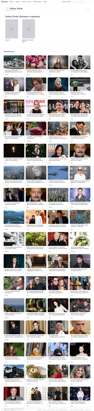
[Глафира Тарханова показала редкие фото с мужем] (58, 65)
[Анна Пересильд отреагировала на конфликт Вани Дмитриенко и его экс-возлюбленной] (80, 110)
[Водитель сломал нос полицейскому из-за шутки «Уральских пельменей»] (80, 87)
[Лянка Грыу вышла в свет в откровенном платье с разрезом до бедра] (80, 353)
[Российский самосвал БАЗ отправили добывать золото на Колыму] (14, 375)
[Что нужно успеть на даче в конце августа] (14, 286)
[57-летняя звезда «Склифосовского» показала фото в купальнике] (58, 330)
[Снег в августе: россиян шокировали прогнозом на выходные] (58, 198)
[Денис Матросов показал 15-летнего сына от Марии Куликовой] (80, 308)
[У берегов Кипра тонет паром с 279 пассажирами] (14, 308)
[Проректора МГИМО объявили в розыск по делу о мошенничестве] (14, 330)
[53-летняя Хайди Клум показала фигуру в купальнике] (80, 375)
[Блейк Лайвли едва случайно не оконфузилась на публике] (36, 353)
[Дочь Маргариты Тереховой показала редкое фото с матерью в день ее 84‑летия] (36, 87)
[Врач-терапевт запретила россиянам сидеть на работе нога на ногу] (58, 397)
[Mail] (2, 1)
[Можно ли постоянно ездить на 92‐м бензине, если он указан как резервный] (80, 286)
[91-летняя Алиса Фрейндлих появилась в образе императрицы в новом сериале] (14, 198)
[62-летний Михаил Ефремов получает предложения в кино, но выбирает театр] (14, 397)
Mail (2, 410)
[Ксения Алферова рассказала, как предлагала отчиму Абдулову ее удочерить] (80, 65)
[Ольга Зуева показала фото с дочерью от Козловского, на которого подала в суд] (36, 397)
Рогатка (7, 40)
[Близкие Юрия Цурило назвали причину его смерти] (80, 154)
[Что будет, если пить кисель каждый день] (36, 132)
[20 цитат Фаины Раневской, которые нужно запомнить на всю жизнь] (36, 176)
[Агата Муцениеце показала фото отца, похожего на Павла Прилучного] (36, 330)
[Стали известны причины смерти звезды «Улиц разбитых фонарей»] (14, 154)
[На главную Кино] (5, 1)
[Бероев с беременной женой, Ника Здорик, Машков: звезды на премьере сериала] (58, 353)
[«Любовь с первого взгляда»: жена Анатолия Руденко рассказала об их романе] (14, 87)
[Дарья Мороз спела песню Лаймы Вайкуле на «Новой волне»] (80, 176)
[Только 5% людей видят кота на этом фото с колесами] (80, 220)
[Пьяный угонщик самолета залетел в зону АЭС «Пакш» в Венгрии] (58, 176)
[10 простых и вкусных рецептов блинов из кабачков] (36, 375)
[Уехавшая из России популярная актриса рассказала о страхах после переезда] (36, 110)
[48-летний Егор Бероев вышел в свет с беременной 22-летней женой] (36, 286)
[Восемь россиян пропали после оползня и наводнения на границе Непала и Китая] (14, 176)
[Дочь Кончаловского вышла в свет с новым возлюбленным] (58, 308)
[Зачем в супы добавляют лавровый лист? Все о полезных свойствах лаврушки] (80, 242)
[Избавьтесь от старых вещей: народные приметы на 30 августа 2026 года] (14, 110)
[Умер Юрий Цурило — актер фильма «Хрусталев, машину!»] (36, 198)
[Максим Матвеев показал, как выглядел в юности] (80, 264)
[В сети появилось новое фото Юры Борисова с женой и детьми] (58, 242)
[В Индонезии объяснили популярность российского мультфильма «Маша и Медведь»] (14, 353)
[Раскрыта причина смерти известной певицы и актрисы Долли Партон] (58, 87)
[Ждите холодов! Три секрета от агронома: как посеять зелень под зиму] (36, 242)
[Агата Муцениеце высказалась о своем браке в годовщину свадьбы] (80, 132)
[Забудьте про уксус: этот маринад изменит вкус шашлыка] (58, 132)
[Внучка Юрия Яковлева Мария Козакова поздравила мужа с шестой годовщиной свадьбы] (58, 110)
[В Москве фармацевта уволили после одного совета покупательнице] (14, 242)
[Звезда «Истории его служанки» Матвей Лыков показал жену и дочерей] (14, 264)
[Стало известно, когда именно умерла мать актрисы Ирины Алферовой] (58, 264)
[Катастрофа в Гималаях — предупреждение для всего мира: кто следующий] (14, 65)
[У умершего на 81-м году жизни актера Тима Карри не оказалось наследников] (58, 220)
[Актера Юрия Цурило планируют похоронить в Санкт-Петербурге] (36, 308)
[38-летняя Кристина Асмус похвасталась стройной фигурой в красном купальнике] (58, 375)
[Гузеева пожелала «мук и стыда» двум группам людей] (58, 154)
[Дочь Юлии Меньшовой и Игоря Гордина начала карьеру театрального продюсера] (14, 132)
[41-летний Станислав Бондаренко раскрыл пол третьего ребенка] (58, 286)
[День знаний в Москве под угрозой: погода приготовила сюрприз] (36, 154)
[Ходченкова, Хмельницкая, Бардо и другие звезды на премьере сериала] (80, 397)
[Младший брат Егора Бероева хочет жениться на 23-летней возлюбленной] (36, 220)
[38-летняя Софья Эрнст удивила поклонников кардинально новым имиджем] (80, 330)
